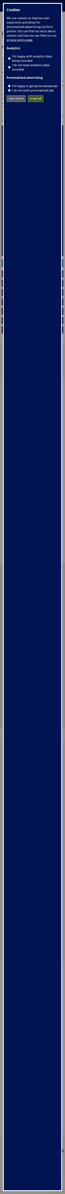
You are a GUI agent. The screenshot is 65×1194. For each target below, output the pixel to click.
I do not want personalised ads (33, 90)
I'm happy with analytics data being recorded (32, 58)
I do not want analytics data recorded (30, 67)
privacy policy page (19, 40)
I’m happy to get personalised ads (35, 86)
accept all (35, 98)
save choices (16, 98)
